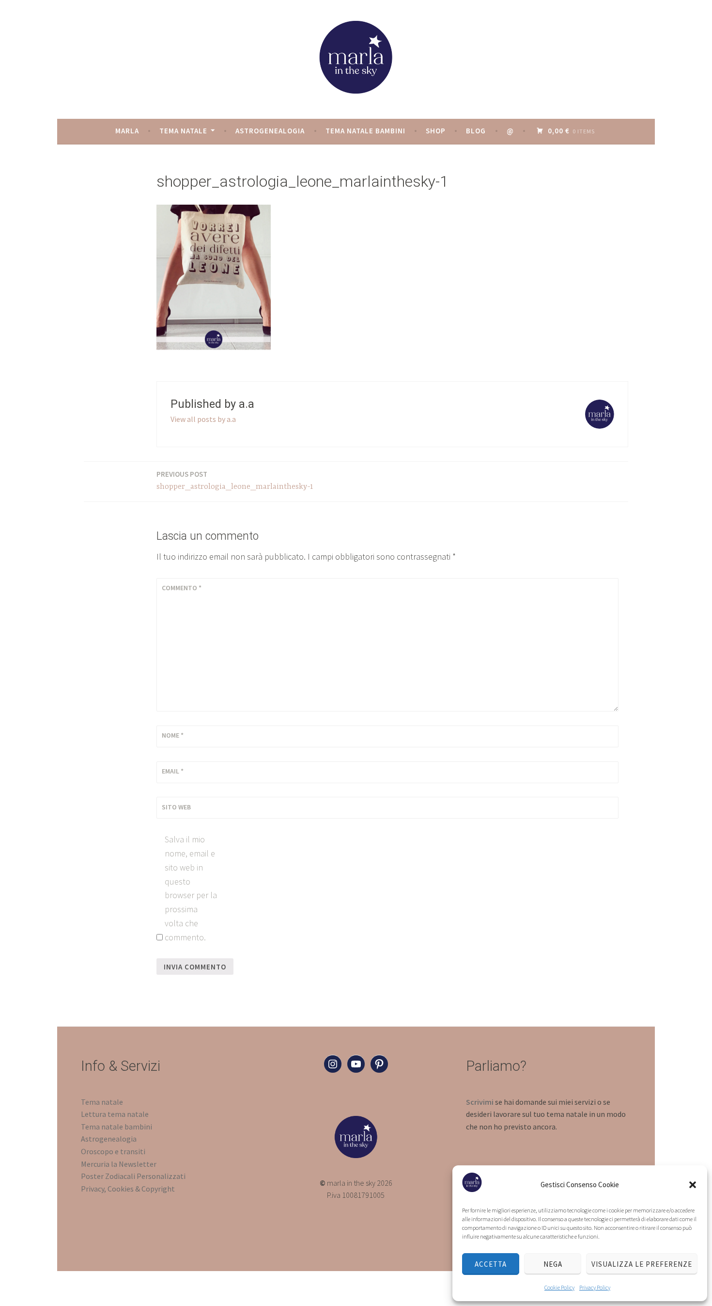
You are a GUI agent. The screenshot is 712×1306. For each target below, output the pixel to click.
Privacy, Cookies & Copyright (128, 1188)
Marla (127, 130)
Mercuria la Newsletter (118, 1164)
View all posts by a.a (203, 419)
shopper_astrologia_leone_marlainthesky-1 (234, 480)
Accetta (491, 1264)
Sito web (176, 807)
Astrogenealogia (270, 130)
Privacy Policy (594, 1287)
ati (181, 1176)
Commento (181, 587)
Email (173, 771)
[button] (692, 1185)
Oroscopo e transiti (113, 1151)
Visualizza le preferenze (641, 1264)
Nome (173, 735)
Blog (476, 130)
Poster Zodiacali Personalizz (128, 1176)
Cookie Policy (559, 1287)
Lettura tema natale (115, 1114)
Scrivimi (480, 1102)
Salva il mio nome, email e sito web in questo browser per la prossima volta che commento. (191, 888)
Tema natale (183, 130)
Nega (552, 1264)
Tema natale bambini (365, 130)
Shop (436, 130)
